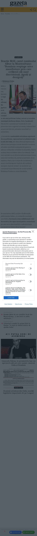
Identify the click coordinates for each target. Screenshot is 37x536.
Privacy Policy (29, 304)
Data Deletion (8, 304)
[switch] (30, 268)
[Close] (33, 232)
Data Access (18, 304)
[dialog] (18, 268)
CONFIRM (11, 297)
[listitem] (18, 264)
